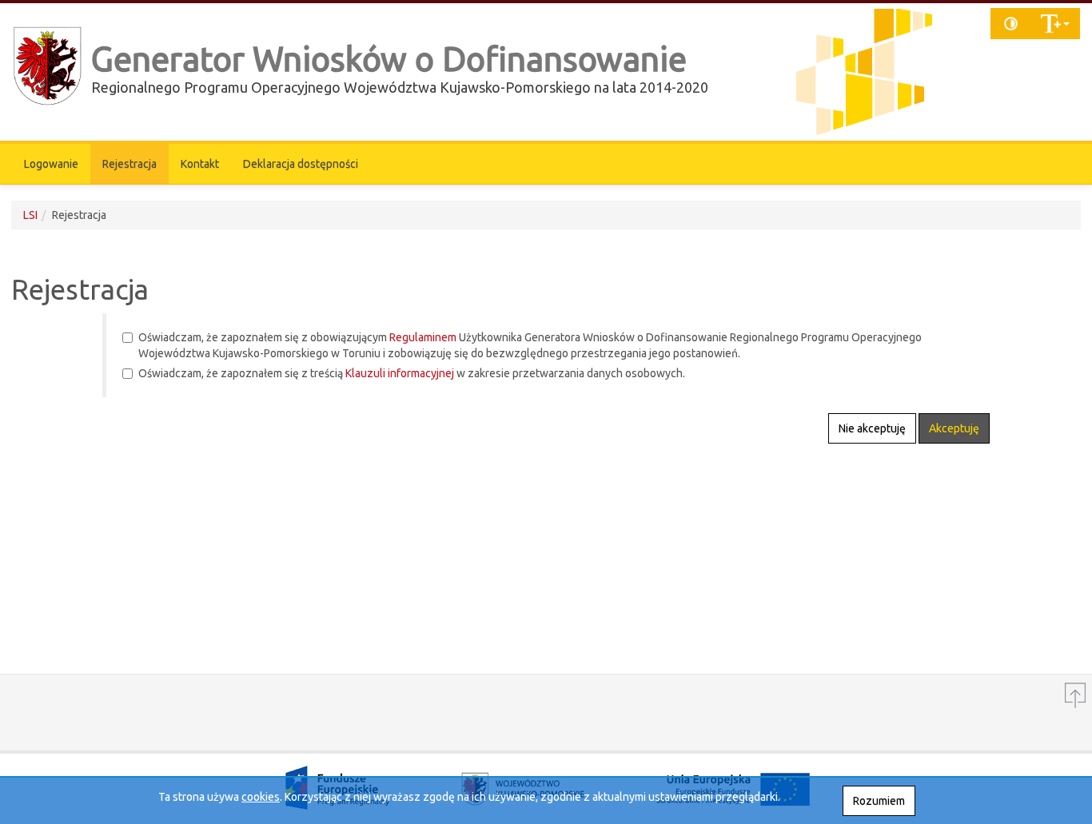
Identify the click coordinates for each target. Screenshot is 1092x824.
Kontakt (200, 163)
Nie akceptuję (872, 428)
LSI (30, 215)
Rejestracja (129, 163)
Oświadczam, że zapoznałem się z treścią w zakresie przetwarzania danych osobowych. (411, 373)
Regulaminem (422, 337)
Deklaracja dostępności (300, 163)
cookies (260, 796)
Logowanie (51, 163)
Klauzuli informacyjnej (399, 373)
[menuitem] (51, 164)
